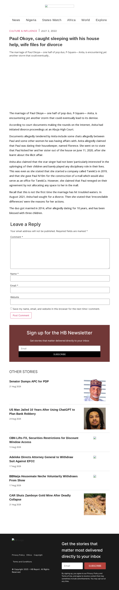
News (16, 20)
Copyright (38, 555)
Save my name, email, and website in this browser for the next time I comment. (56, 309)
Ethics (29, 555)
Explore (101, 20)
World (85, 20)
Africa (71, 20)
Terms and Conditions (22, 562)
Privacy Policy (18, 555)
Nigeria (31, 20)
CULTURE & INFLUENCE (23, 30)
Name (14, 274)
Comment (16, 237)
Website (14, 297)
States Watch (51, 20)
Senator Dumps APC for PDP (29, 381)
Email (14, 285)
